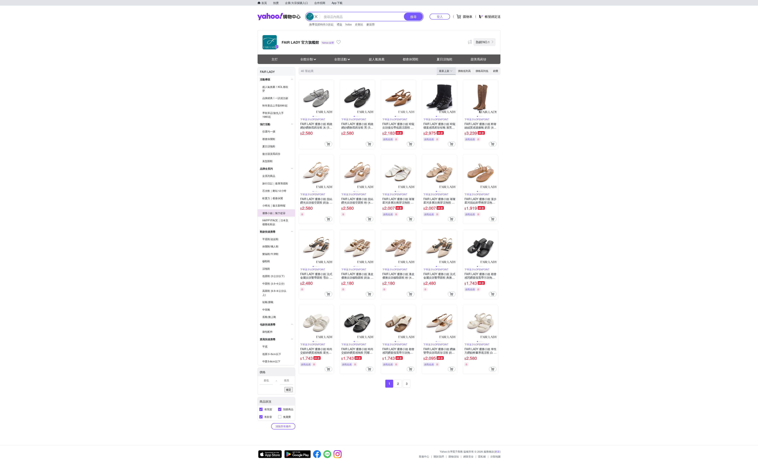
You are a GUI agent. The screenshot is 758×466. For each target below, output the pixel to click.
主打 (274, 59)
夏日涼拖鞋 (444, 59)
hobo (348, 24)
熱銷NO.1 (483, 42)
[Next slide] (331, 97)
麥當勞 (370, 24)
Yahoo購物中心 (278, 16)
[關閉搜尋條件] (316, 16)
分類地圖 (495, 456)
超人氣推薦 (377, 59)
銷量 (495, 71)
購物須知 (453, 456)
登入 (440, 16)
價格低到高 (464, 71)
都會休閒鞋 (410, 59)
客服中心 (424, 456)
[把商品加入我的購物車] (328, 144)
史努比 (359, 24)
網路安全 (468, 456)
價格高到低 (482, 71)
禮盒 (339, 24)
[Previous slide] (301, 97)
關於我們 (439, 456)
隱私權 (482, 456)
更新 (497, 451)
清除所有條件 (283, 426)
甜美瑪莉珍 (478, 59)
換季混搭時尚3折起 (321, 24)
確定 (288, 389)
